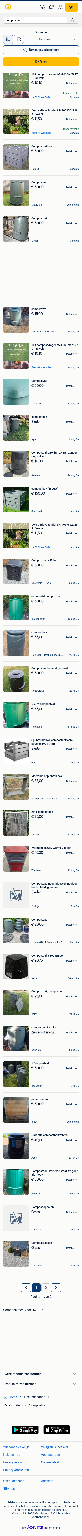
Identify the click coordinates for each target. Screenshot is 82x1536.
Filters (43, 61)
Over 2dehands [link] (13, 1481)
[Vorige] (26, 1287)
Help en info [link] (11, 1455)
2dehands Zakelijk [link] (16, 1447)
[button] (51, 7)
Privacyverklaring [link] (15, 1462)
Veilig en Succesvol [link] (54, 1447)
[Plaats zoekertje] (71, 7)
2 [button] (46, 1287)
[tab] (8, 39)
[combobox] (35, 20)
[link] (8, 7)
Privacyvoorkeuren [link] (16, 1470)
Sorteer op (41, 32)
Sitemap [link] (9, 1488)
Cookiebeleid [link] (50, 1462)
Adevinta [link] (47, 1481)
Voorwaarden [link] (50, 1455)
